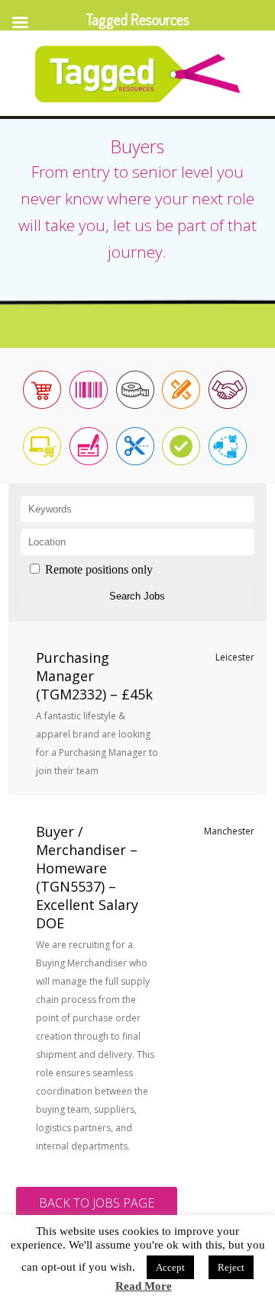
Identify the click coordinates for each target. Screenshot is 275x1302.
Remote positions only (99, 569)
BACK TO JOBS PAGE (96, 1202)
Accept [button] (170, 1267)
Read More (143, 1286)
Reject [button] (231, 1267)
